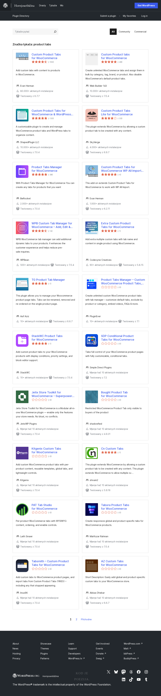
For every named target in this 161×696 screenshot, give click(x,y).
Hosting (17, 653)
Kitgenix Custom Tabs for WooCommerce (46, 450)
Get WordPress (146, 5)
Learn (71, 643)
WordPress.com (133, 643)
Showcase (45, 643)
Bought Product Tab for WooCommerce (114, 394)
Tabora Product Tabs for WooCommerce (115, 506)
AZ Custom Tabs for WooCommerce (114, 563)
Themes (44, 648)
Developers (74, 653)
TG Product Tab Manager (48, 279)
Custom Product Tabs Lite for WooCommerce (117, 112)
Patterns (44, 658)
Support (72, 648)
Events (99, 648)
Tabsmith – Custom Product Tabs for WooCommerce (50, 563)
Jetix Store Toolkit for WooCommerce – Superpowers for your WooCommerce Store (53, 394)
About (16, 643)
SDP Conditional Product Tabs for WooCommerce (117, 337)
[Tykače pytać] (55, 32)
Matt (127, 648)
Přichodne (86, 619)
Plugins (44, 653)
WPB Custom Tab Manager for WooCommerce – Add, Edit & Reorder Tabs (52, 225)
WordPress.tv (76, 658)
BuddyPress (131, 658)
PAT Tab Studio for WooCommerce (44, 506)
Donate (101, 653)
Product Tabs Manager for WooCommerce (47, 168)
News (15, 648)
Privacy (16, 658)
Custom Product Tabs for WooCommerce (46, 56)
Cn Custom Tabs (112, 448)
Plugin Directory (21, 15)
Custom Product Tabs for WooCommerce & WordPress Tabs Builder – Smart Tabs (51, 112)
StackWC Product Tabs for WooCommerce (47, 337)
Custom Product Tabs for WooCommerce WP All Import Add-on (121, 169)
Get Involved (102, 643)
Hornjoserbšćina (51, 676)
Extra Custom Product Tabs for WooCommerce (117, 225)
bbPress (129, 653)
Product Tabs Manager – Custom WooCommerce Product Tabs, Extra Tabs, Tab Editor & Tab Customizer (123, 281)
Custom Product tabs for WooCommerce (115, 56)
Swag (100, 658)
